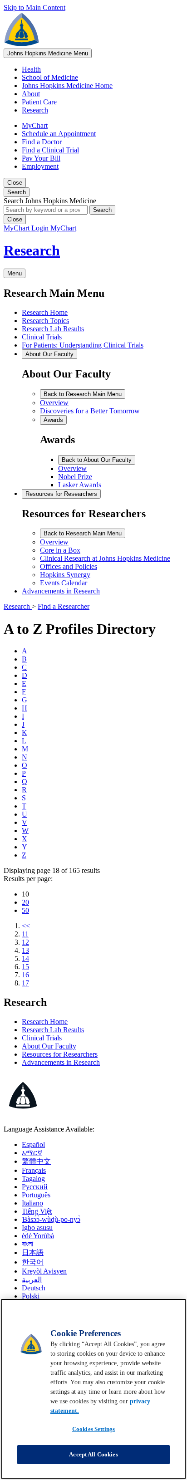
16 (25, 975)
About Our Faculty (49, 1046)
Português (36, 1195)
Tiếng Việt (37, 1211)
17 (25, 983)
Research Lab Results (53, 1030)
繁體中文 (36, 1161)
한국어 (33, 1262)
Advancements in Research (61, 1062)
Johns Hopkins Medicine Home (67, 85)
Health (31, 69)
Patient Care (39, 102)
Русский (35, 1187)
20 (25, 902)
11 (25, 934)
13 (25, 950)
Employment (40, 166)
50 (25, 910)
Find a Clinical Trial (50, 150)
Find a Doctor (42, 142)
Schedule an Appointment (59, 133)
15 (25, 966)
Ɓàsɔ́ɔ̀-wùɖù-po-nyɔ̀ (51, 1219)
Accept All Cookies (93, 1454)
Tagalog (33, 1178)
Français (34, 1170)
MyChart (35, 125)
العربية (32, 1280)
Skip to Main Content (34, 7)
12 (25, 942)
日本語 (33, 1252)
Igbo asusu (37, 1227)
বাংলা (27, 1244)
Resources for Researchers (60, 1054)
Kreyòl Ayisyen (44, 1271)
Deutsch (33, 1288)
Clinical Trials (42, 1038)
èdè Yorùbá (38, 1236)
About (31, 94)
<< (26, 926)
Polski (30, 1296)
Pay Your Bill (41, 158)
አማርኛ (32, 1153)
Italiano (32, 1203)
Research (35, 110)
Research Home (45, 1021)
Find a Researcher (63, 606)
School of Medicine (50, 77)
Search (102, 209)
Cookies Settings (93, 1429)
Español (33, 1144)
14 (25, 958)
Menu (47, 53)
